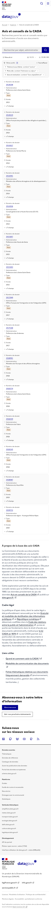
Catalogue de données (10, 762)
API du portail (7, 842)
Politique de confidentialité (35, 894)
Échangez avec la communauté (13, 795)
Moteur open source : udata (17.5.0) (14, 846)
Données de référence (10, 758)
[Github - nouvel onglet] (31, 739)
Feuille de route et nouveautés (12, 787)
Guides (4, 783)
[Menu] (48, 3)
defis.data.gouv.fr (8, 824)
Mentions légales (8, 899)
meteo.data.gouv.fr (9, 813)
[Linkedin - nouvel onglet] (3, 739)
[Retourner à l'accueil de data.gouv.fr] (11, 16)
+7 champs (10, 106)
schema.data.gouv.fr (9, 773)
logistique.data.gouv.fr (10, 832)
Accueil (4, 25)
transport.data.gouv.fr (10, 817)
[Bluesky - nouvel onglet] (17, 739)
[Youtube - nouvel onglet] (24, 739)
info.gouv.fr (27, 882)
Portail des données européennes (14, 770)
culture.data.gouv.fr (9, 828)
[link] (10, 707)
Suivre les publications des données (14, 766)
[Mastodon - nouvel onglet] (10, 739)
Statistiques (6, 799)
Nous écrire (6, 791)
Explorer (13, 25)
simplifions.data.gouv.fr (10, 809)
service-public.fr (9, 888)
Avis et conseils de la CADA (24, 594)
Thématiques (6, 754)
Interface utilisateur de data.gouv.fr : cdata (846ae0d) (21, 850)
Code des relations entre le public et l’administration (24, 623)
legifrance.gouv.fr (9, 882)
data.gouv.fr (8, 597)
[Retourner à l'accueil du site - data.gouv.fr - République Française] (27, 864)
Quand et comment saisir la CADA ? (22, 658)
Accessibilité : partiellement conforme (28, 899)
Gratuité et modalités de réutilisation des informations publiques (25, 616)
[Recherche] (41, 3)
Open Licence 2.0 (19, 907)
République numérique (28, 619)
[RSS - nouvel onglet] (38, 739)
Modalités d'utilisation (17, 894)
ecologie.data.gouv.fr (9, 821)
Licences (5, 894)
